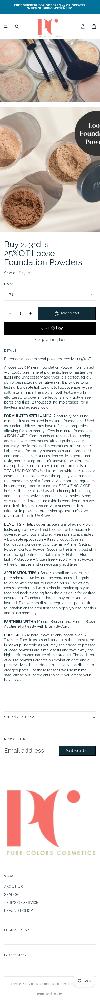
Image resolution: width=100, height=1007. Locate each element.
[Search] (17, 26)
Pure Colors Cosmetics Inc (40, 984)
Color (8, 284)
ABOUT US (13, 887)
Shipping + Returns (19, 717)
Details (10, 351)
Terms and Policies (50, 994)
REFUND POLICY (18, 911)
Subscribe (77, 750)
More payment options (50, 340)
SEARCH (11, 894)
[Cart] (93, 26)
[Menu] (6, 26)
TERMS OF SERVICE (21, 903)
